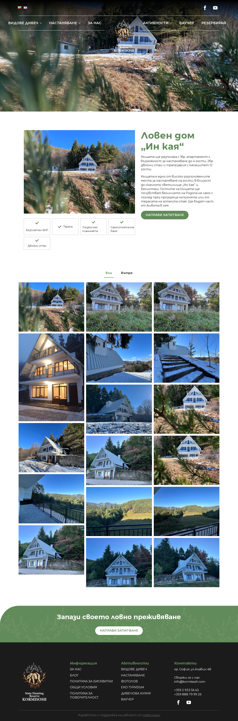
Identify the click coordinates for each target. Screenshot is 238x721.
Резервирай (213, 23)
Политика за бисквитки (91, 681)
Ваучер (186, 23)
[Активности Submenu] (172, 23)
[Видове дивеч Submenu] (41, 23)
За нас (94, 23)
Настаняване (63, 23)
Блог (74, 675)
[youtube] (215, 8)
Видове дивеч (23, 23)
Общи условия (83, 687)
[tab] (108, 273)
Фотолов (129, 681)
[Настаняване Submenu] (80, 23)
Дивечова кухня (136, 693)
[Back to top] (228, 711)
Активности (155, 23)
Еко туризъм (132, 687)
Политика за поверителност (84, 695)
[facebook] (205, 8)
